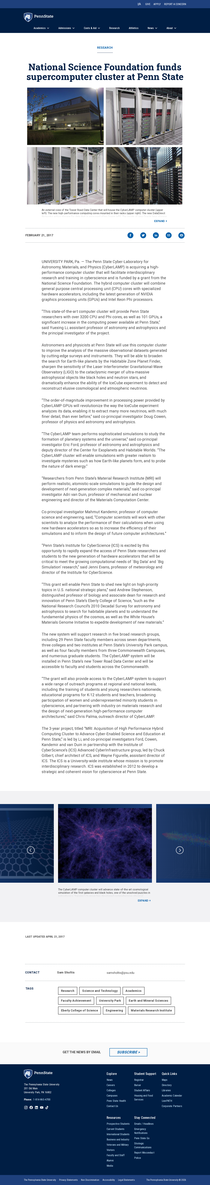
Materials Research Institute (151, 1010)
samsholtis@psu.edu (120, 972)
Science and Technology (100, 990)
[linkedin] (156, 235)
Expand (159, 221)
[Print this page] (181, 235)
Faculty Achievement (76, 1000)
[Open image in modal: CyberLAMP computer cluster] (105, 146)
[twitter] (143, 235)
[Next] (179, 850)
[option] (105, 853)
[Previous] (30, 850)
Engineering (114, 1010)
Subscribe (127, 1052)
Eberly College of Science (79, 1010)
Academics (134, 990)
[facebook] (130, 235)
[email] (169, 235)
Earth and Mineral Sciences (148, 1000)
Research (105, 47)
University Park (110, 1000)
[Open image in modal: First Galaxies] (105, 843)
